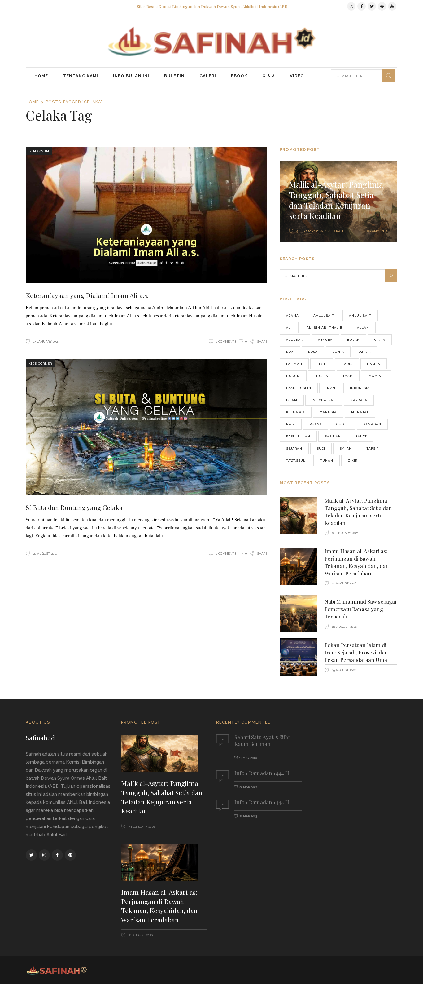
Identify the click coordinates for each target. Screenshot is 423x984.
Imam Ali (376, 376)
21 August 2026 (343, 583)
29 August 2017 (44, 553)
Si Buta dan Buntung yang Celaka (74, 507)
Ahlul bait (360, 315)
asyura (325, 339)
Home (32, 102)
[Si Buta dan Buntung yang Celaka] (146, 427)
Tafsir (372, 448)
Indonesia (360, 388)
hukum (293, 376)
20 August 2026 (344, 626)
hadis (346, 364)
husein (322, 376)
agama (292, 315)
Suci (321, 448)
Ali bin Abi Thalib (324, 327)
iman (330, 388)
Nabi (290, 424)
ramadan (372, 424)
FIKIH (322, 364)
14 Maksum (38, 151)
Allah (363, 327)
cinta (379, 339)
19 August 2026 (343, 670)
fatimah (294, 364)
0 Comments (226, 341)
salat (361, 436)
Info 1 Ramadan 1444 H (261, 772)
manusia (328, 412)
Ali (289, 327)
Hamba (373, 364)
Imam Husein (298, 388)
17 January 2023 (45, 341)
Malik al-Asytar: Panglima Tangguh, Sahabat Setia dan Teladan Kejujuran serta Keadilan (336, 200)
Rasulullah (298, 436)
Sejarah (335, 231)
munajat (360, 412)
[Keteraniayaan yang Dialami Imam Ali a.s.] (146, 215)
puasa (316, 424)
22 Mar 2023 (248, 787)
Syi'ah (346, 448)
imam (348, 376)
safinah (333, 436)
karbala (359, 400)
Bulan (353, 339)
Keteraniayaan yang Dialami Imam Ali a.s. (87, 295)
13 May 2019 (248, 758)
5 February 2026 (309, 231)
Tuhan (326, 460)
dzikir (365, 351)
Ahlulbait (323, 315)
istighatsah (324, 400)
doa (290, 351)
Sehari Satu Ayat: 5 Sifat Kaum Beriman (262, 740)
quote (342, 424)
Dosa (313, 351)
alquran (294, 339)
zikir (352, 460)
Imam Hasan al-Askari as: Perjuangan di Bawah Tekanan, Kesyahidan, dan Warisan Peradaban (357, 562)
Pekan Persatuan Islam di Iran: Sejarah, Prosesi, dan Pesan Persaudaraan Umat (357, 652)
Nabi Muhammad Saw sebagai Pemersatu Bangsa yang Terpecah (360, 609)
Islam (291, 400)
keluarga (295, 412)
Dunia (338, 351)
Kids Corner (40, 363)
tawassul (295, 460)
